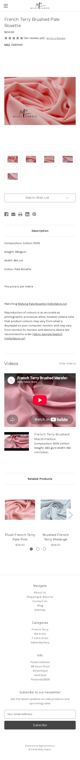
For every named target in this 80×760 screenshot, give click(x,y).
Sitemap (40, 610)
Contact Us (40, 601)
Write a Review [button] (55, 38)
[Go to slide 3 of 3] (44, 549)
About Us (40, 592)
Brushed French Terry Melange (56, 537)
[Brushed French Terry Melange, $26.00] (56, 510)
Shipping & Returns (40, 597)
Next (70, 515)
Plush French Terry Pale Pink (20, 537)
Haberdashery (40, 642)
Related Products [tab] (40, 479)
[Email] (13, 214)
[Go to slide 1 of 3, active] (31, 549)
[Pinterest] (34, 214)
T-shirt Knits (40, 638)
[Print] (20, 214)
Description (40, 231)
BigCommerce (47, 745)
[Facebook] (6, 214)
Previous (5, 515)
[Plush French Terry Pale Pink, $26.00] (20, 510)
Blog (40, 605)
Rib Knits (40, 634)
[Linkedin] (27, 214)
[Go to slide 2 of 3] (37, 549)
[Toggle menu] (5, 5)
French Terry (40, 629)
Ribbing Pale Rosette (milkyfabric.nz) (42, 304)
